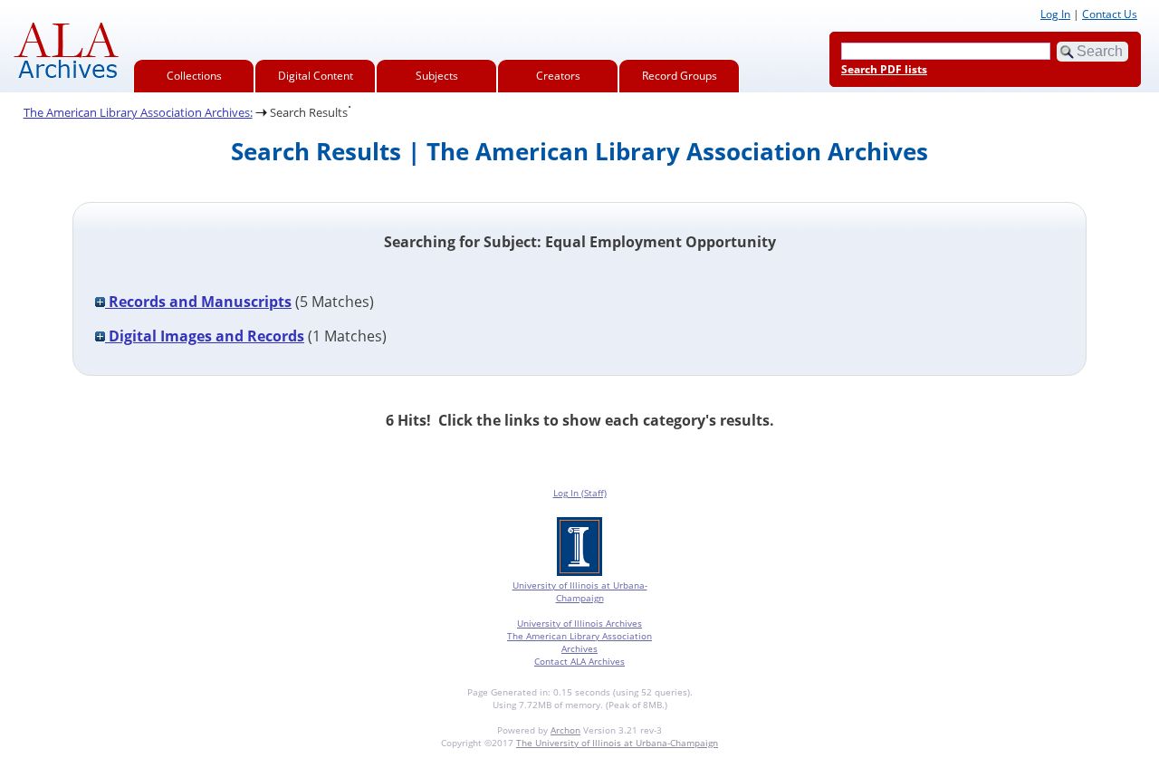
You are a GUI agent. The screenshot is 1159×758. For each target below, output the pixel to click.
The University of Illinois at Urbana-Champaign (617, 742)
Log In (1055, 14)
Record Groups (679, 75)
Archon (565, 730)
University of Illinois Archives (579, 623)
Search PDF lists (884, 69)
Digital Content (315, 75)
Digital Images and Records (204, 336)
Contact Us (1109, 14)
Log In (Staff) (580, 492)
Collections (194, 75)
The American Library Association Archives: (138, 112)
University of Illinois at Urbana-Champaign (579, 591)
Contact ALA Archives (579, 661)
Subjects (437, 75)
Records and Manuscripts (198, 302)
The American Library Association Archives (579, 642)
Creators (558, 75)
